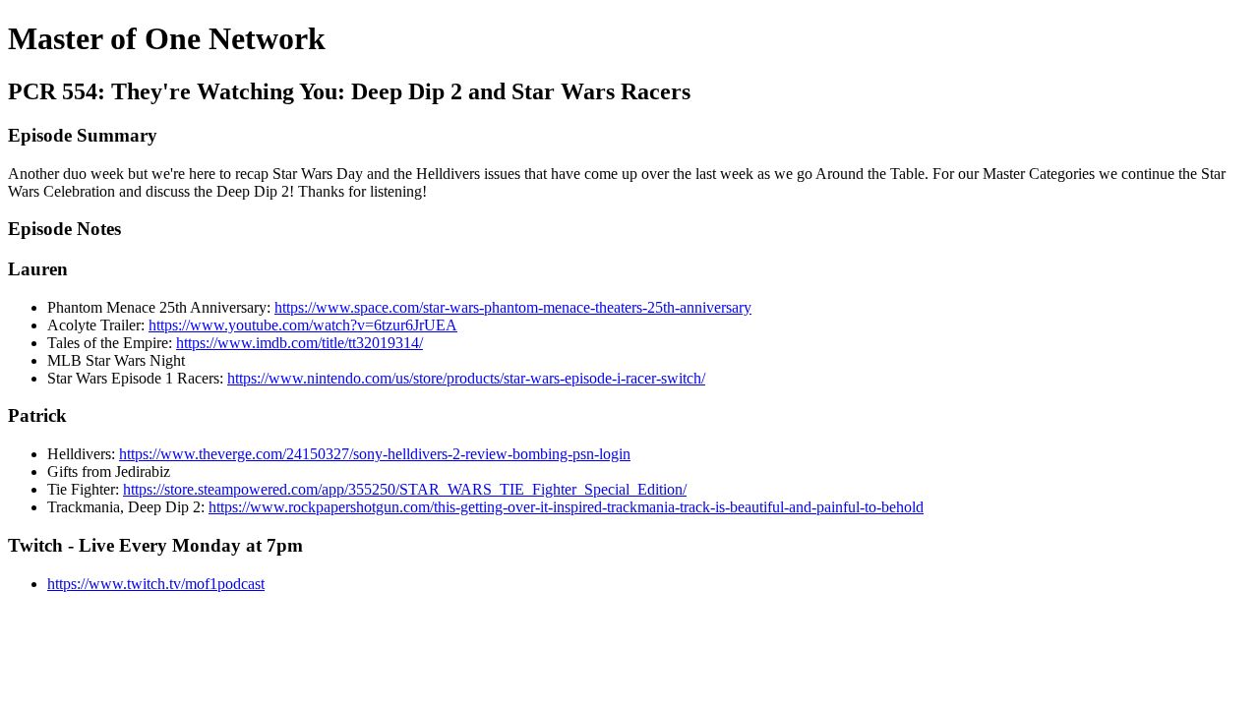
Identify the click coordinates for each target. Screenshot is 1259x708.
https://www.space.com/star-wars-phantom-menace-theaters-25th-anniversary (512, 307)
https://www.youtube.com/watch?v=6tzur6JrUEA (303, 325)
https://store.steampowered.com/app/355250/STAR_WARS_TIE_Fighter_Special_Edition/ (405, 489)
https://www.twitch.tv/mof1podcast (156, 583)
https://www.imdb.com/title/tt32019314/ (299, 342)
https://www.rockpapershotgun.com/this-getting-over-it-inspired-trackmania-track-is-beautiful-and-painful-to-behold (566, 507)
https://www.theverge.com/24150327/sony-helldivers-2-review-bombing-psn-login (374, 453)
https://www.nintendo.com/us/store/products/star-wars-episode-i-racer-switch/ (466, 378)
